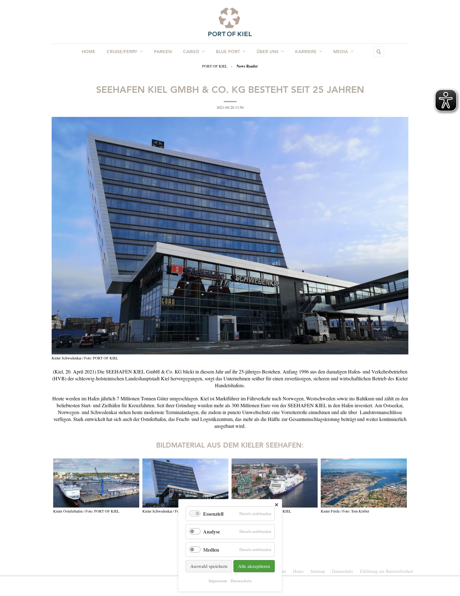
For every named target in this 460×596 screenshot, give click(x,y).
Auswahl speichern (208, 566)
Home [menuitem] (88, 52)
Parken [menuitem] (163, 52)
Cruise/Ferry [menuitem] (122, 52)
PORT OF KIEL (214, 65)
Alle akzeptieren (254, 566)
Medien (211, 549)
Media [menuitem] (340, 52)
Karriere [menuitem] (306, 52)
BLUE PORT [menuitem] (228, 52)
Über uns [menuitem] (268, 52)
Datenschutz (241, 580)
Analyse (211, 531)
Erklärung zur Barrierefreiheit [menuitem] (386, 571)
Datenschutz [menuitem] (342, 571)
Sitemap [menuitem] (317, 571)
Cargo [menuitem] (191, 52)
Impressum (218, 580)
